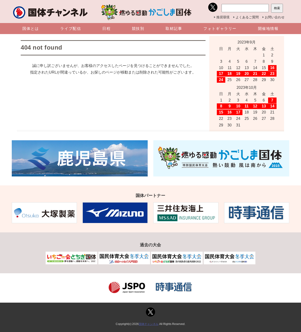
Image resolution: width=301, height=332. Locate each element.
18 (229, 74)
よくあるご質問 (247, 17)
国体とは (30, 29)
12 (255, 106)
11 (247, 106)
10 (238, 106)
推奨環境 (223, 17)
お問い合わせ (275, 17)
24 (221, 80)
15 (221, 112)
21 (255, 74)
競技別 (138, 29)
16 (272, 68)
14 (272, 106)
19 (238, 74)
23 (272, 74)
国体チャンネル (148, 324)
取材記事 (174, 29)
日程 (106, 29)
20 (247, 74)
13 (264, 106)
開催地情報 (268, 29)
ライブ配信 (70, 29)
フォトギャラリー (220, 29)
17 (221, 74)
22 (264, 74)
